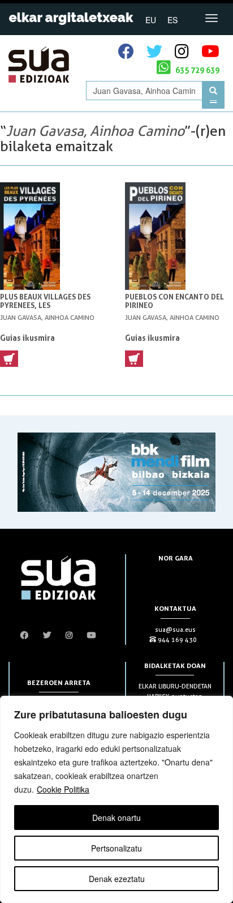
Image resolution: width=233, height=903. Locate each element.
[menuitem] (151, 19)
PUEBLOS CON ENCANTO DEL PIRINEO (174, 301)
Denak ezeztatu (117, 878)
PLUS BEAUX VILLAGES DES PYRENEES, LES (45, 301)
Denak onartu (116, 817)
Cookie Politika (63, 789)
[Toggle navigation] (211, 18)
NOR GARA (175, 558)
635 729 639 (196, 70)
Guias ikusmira (27, 338)
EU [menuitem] (150, 19)
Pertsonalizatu (116, 848)
